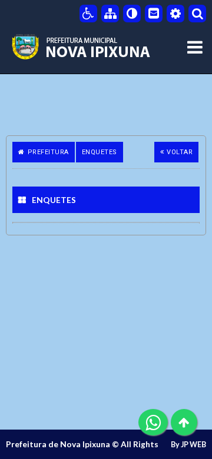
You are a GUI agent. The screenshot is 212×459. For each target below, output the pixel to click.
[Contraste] (132, 13)
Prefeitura (48, 152)
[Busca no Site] (197, 13)
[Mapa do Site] (110, 13)
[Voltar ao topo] (184, 422)
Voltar (180, 152)
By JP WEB (188, 444)
